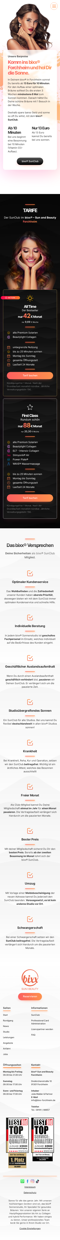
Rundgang (8, 1020)
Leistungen (8, 1037)
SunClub (35, 1015)
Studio (6, 1031)
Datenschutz (30, 1192)
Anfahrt (7, 1048)
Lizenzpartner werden (42, 1029)
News (6, 1026)
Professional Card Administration (40, 1022)
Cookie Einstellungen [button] (30, 1228)
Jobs (5, 1054)
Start (5, 1015)
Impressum (30, 1187)
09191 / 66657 (43, 1110)
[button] (54, 6)
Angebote (8, 1043)
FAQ (33, 1034)
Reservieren (30, 996)
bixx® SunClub (30, 161)
